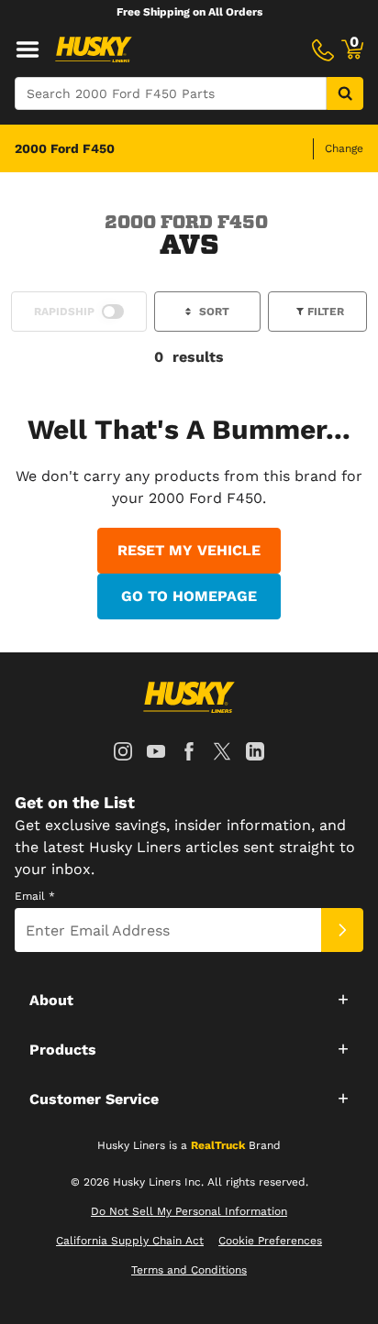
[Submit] (342, 930)
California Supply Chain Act (130, 1240)
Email (35, 896)
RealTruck (218, 1145)
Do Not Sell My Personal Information (189, 1211)
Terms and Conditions (189, 1270)
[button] (189, 999)
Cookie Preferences (270, 1240)
